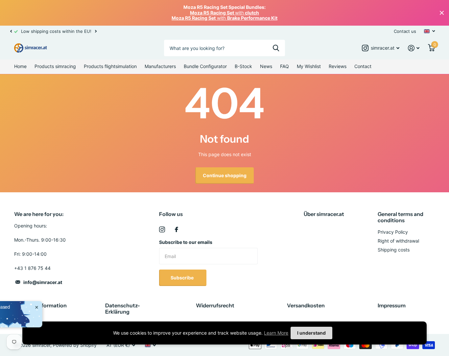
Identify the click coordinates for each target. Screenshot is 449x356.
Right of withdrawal (398, 241)
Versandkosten (306, 305)
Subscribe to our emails (185, 242)
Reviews (337, 66)
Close (442, 13)
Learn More (276, 333)
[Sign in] (414, 48)
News (266, 66)
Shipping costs (394, 249)
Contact (362, 66)
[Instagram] (162, 229)
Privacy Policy (393, 232)
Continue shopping (225, 175)
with (224, 12)
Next (95, 31)
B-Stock (243, 66)
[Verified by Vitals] (40, 321)
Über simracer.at (324, 214)
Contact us (405, 31)
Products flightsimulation (110, 66)
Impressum (392, 305)
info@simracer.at (42, 282)
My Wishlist (309, 66)
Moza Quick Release (54, 312)
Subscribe (183, 277)
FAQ (284, 66)
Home (20, 66)
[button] (11, 31)
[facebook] (176, 229)
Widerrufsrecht (215, 305)
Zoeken (276, 48)
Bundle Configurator (205, 66)
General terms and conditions (400, 217)
